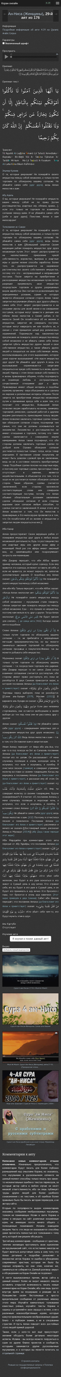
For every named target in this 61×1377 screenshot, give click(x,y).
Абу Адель (7, 195)
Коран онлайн (9, 3)
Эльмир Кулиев (10, 170)
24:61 (38, 621)
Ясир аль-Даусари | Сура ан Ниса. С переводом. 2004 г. (31, 1103)
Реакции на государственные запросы (25, 1365)
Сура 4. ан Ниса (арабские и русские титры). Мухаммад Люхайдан (30, 1142)
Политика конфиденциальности (37, 1366)
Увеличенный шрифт (17, 43)
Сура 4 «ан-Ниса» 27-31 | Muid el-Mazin (30, 988)
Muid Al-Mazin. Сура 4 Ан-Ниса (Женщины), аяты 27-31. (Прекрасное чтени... (30, 1064)
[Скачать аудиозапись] (57, 54)
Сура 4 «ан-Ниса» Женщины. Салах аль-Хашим (30, 1026)
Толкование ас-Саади (13, 226)
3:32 (31, 817)
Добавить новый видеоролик (16, 950)
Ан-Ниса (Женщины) (25, 14)
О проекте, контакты (30, 1361)
